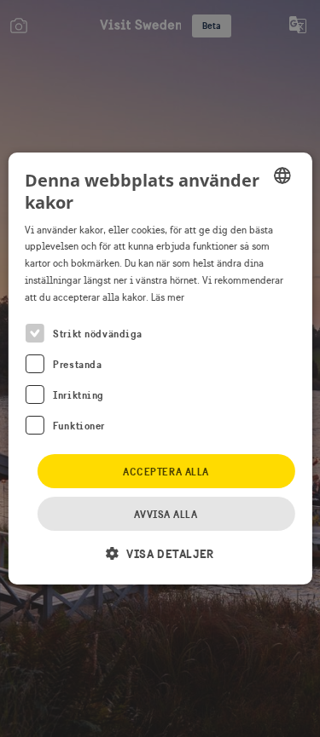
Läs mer (167, 297)
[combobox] (282, 175)
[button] (159, 553)
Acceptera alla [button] (166, 471)
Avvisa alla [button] (165, 514)
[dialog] (159, 369)
